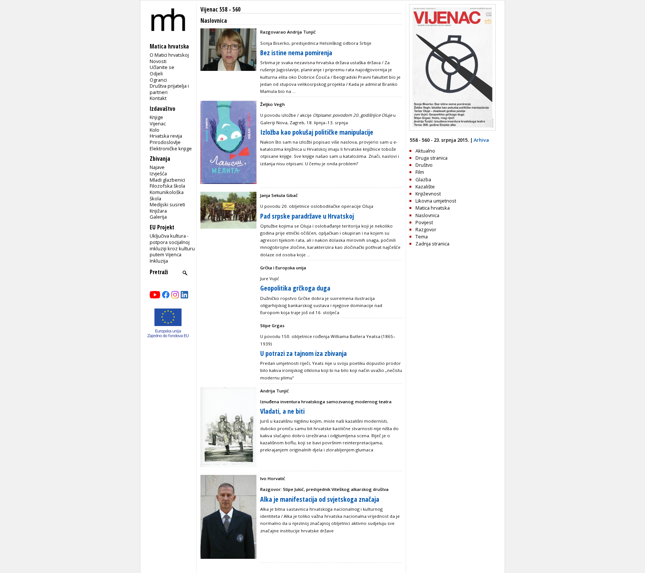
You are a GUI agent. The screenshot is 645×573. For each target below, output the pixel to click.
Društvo (424, 165)
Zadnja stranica (432, 243)
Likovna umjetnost (435, 200)
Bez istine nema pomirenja (296, 52)
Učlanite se (162, 67)
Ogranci (158, 79)
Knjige (156, 117)
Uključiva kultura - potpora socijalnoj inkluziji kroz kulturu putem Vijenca (172, 245)
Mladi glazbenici (167, 179)
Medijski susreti (167, 204)
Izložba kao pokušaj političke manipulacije (316, 132)
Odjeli (156, 73)
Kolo (154, 129)
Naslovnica (427, 215)
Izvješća (158, 173)
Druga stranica (431, 157)
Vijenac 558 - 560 (220, 9)
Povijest (424, 222)
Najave (157, 167)
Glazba (423, 179)
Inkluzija (159, 260)
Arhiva (481, 140)
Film (419, 172)
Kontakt (158, 98)
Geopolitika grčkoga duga (295, 288)
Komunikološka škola (167, 195)
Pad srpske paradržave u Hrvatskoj (307, 216)
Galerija (158, 216)
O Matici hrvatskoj (169, 54)
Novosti (158, 61)
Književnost (428, 193)
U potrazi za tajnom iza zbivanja (303, 353)
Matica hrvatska (432, 207)
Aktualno (425, 150)
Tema (421, 236)
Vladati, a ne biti (282, 411)
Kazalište (425, 186)
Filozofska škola (167, 185)
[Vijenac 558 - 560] (452, 128)
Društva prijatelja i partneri (169, 89)
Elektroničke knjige (171, 148)
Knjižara (158, 210)
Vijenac (158, 123)
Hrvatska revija (166, 135)
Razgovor (425, 229)
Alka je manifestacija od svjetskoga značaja (319, 499)
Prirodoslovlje (165, 142)
